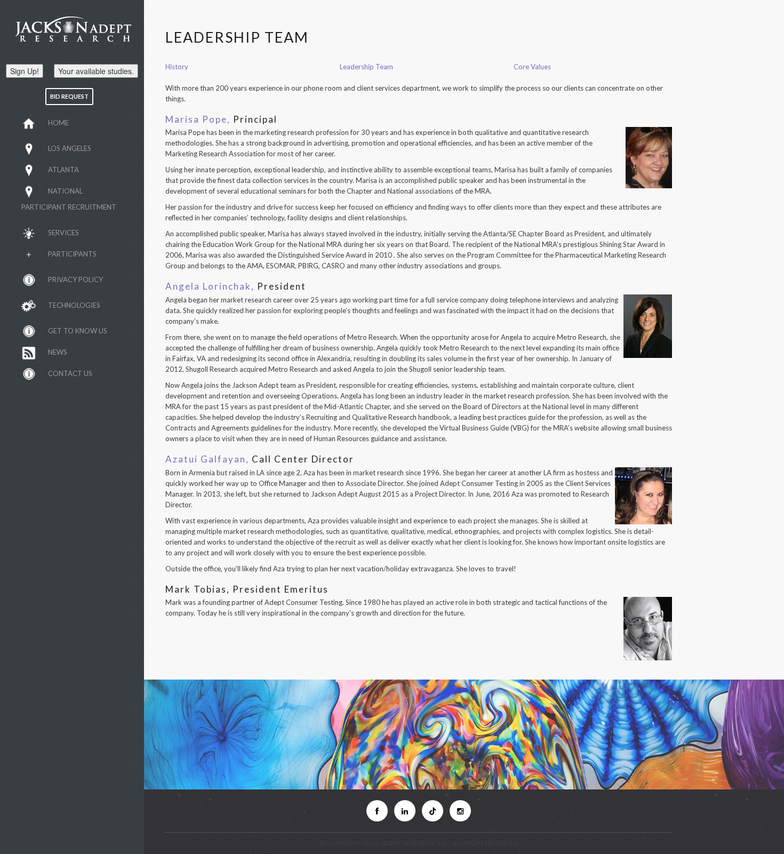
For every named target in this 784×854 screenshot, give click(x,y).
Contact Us (70, 373)
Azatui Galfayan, (207, 459)
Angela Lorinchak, (209, 286)
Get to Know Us (77, 330)
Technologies (74, 305)
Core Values (532, 66)
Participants (72, 254)
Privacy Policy (75, 279)
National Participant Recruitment (68, 199)
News (57, 352)
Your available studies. (96, 71)
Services (63, 232)
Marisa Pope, (197, 119)
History (176, 66)
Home (58, 122)
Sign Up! (24, 71)
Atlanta (63, 169)
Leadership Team (366, 66)
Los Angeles (69, 148)
